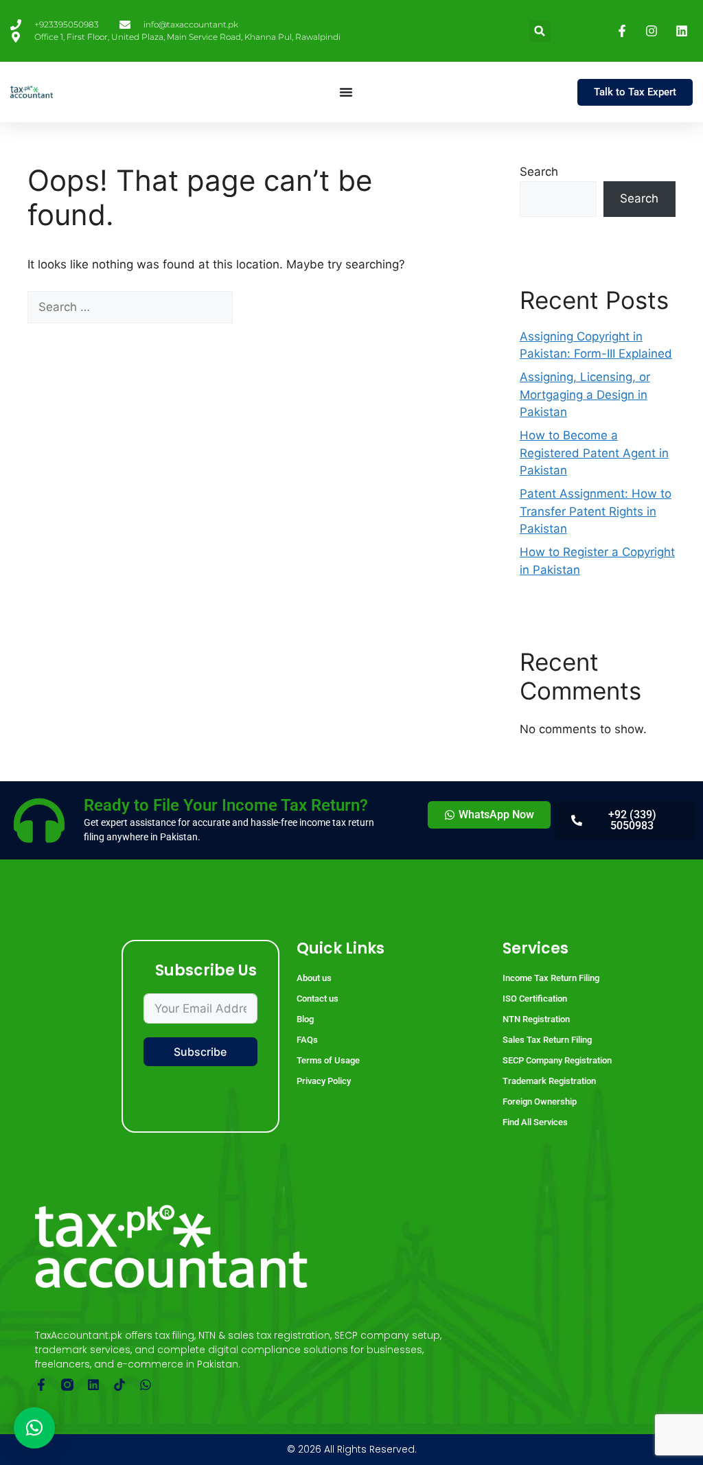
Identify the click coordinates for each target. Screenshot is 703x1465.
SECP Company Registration (557, 1060)
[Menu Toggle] (346, 92)
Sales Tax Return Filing (547, 1040)
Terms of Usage (328, 1060)
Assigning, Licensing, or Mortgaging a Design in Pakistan (585, 394)
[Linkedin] (93, 1385)
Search (539, 171)
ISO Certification (535, 998)
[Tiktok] (119, 1385)
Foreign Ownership (540, 1101)
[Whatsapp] (145, 1385)
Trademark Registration (549, 1081)
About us (314, 978)
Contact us (317, 998)
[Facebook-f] (41, 1385)
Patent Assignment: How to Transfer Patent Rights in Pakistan (595, 511)
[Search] (256, 307)
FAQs (307, 1040)
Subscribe (200, 1052)
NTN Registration (536, 1019)
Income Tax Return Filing (551, 978)
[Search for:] (131, 307)
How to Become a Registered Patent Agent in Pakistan (594, 452)
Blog (305, 1019)
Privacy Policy (324, 1081)
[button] (540, 31)
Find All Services (535, 1122)
